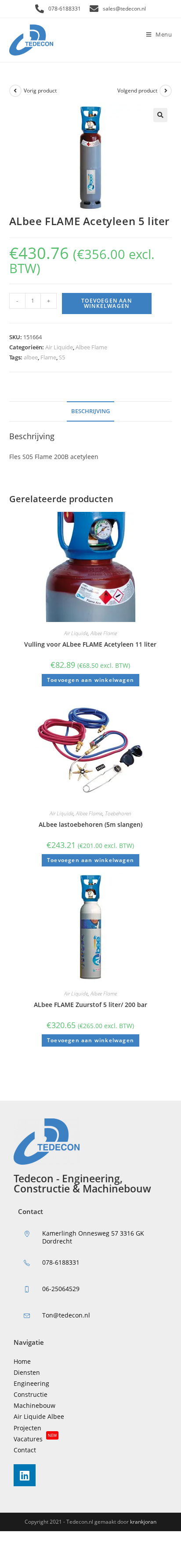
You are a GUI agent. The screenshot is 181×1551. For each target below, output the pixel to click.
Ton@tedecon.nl (66, 1315)
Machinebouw (34, 1405)
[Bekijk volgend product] (165, 91)
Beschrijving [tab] (90, 411)
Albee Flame (91, 347)
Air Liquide (59, 347)
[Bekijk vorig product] (15, 91)
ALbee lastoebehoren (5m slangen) (90, 824)
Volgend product (137, 90)
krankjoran (143, 1521)
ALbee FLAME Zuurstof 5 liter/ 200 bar (90, 1004)
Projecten (27, 1428)
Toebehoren (118, 813)
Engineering (31, 1383)
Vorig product (40, 90)
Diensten (27, 1372)
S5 (62, 357)
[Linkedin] (25, 1475)
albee (31, 357)
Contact (25, 1450)
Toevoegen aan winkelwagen (106, 303)
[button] (160, 115)
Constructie (30, 1394)
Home (22, 1361)
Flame (48, 357)
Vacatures (35, 1439)
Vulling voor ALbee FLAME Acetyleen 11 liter (90, 644)
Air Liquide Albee (39, 1416)
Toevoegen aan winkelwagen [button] (90, 680)
